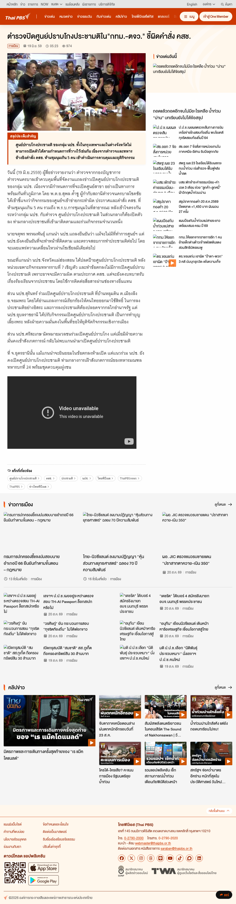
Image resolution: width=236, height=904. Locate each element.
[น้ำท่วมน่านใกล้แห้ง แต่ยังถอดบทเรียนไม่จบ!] (211, 707)
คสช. (49, 478)
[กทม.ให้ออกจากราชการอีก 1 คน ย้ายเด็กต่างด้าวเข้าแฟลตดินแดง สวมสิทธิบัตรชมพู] (164, 241)
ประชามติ (67, 478)
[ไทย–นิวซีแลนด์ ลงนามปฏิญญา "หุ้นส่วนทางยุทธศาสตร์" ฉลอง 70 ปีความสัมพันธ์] (118, 531)
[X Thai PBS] (131, 858)
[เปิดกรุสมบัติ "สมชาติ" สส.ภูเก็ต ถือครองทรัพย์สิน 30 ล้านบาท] (22, 655)
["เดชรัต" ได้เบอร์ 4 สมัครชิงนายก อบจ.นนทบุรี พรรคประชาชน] (138, 603)
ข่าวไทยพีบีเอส (37, 486)
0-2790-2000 (134, 838)
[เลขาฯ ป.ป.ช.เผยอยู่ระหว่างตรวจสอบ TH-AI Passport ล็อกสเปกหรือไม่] (22, 603)
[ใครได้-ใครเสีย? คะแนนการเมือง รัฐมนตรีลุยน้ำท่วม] (120, 753)
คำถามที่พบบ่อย (14, 831)
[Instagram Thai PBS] (141, 858)
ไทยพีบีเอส (104, 478)
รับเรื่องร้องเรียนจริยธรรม (59, 839)
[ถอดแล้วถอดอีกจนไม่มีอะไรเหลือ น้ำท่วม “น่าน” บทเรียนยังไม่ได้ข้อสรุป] (191, 85)
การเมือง (13, 46)
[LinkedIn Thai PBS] (199, 858)
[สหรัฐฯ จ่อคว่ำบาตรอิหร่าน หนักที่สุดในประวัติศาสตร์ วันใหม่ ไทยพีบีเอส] (211, 753)
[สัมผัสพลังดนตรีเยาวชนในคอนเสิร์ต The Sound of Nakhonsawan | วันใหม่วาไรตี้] (166, 707)
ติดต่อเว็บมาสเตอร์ (55, 831)
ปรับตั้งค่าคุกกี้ (52, 846)
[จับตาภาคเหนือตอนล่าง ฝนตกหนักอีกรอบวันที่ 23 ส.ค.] (120, 707)
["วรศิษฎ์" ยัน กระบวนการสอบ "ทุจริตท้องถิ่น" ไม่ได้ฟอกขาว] (22, 630)
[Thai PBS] (18, 16)
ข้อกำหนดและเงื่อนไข (55, 824)
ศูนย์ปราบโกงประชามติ (23, 478)
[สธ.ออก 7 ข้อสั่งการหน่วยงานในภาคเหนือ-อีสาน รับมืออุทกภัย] (164, 150)
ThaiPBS (14, 486)
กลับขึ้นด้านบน (216, 811)
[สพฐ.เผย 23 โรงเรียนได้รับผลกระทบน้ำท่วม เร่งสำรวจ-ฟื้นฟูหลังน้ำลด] (164, 166)
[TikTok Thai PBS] (179, 858)
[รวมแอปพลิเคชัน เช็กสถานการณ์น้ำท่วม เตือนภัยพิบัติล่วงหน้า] (166, 753)
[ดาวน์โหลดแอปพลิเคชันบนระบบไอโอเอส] (43, 867)
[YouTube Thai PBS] (170, 858)
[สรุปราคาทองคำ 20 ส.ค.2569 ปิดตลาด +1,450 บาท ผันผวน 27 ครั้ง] (164, 205)
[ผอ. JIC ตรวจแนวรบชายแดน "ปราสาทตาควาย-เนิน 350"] (197, 531)
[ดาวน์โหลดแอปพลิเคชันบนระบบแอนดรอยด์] (43, 880)
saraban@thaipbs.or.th (176, 848)
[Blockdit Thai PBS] (189, 858)
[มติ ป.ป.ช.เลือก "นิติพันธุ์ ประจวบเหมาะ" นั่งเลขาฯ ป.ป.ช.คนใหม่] (138, 655)
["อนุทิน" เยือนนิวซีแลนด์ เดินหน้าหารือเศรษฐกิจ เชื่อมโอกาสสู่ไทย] (138, 630)
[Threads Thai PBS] (150, 858)
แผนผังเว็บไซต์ (13, 824)
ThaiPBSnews (128, 478)
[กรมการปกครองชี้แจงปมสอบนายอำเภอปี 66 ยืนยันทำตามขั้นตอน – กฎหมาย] (39, 531)
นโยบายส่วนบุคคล (15, 839)
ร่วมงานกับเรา (12, 846)
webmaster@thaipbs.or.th (153, 843)
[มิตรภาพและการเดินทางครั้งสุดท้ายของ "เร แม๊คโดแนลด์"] (49, 721)
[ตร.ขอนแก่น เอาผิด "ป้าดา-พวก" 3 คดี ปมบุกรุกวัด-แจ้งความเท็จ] (164, 260)
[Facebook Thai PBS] (121, 858)
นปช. (85, 478)
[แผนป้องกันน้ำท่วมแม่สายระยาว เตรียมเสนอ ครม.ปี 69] (164, 224)
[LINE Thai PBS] (160, 858)
